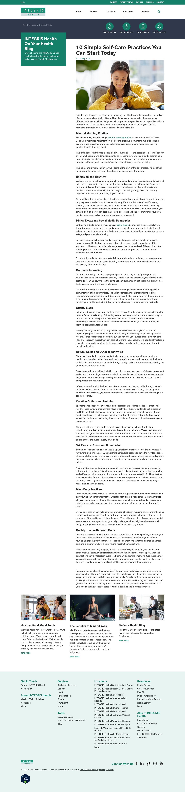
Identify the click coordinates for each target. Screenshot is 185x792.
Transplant (63, 703)
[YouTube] (161, 763)
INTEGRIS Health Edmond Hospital (111, 708)
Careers (141, 727)
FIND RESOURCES (159, 32)
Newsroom (26, 703)
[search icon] (159, 11)
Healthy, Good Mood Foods (38, 625)
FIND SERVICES (143, 32)
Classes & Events (145, 688)
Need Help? (26, 688)
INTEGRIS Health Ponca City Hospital (112, 721)
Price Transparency (146, 696)
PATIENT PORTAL (126, 2)
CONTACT (160, 2)
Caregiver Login (65, 717)
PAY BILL (139, 2)
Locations (110, 11)
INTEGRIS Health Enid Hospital (109, 695)
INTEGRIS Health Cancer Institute (110, 743)
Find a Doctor (109, 32)
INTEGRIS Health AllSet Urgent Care (111, 734)
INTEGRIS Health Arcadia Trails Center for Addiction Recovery (112, 738)
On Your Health (45, 25)
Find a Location (126, 32)
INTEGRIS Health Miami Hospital (110, 711)
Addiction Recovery (67, 685)
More (23, 706)
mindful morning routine (119, 137)
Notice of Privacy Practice (89, 770)
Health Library (144, 703)
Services (93, 11)
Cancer (61, 688)
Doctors (77, 11)
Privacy (102, 770)
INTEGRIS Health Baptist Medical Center (113, 685)
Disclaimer (110, 770)
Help (23, 2)
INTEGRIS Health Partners (149, 734)
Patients (145, 11)
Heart (60, 692)
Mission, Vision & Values (32, 699)
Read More (124, 640)
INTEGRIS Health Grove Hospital (110, 704)
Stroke (61, 699)
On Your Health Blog (132, 625)
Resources (128, 11)
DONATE (113, 2)
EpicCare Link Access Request (72, 720)
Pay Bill (140, 692)
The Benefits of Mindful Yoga (88, 625)
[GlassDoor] (148, 763)
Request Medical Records (149, 699)
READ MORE (25, 653)
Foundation (143, 720)
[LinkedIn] (142, 763)
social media (123, 225)
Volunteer (142, 737)
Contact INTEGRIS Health (33, 685)
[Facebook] (136, 763)
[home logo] (33, 13)
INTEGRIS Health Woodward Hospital (112, 724)
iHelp (60, 724)
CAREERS (150, 2)
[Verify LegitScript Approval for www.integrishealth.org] (25, 778)
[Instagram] (155, 763)
